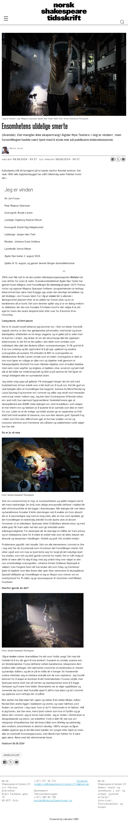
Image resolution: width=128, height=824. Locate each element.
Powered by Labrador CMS (64, 819)
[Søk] (122, 22)
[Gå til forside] (64, 11)
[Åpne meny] (6, 19)
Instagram (82, 784)
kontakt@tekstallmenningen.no (53, 800)
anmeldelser (12, 755)
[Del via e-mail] (123, 159)
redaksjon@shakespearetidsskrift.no (57, 784)
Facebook (82, 781)
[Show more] (64, 271)
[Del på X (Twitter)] (118, 159)
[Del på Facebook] (112, 159)
